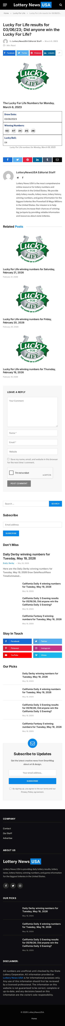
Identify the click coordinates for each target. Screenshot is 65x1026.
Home (34, 1018)
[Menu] (5, 5)
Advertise (7, 838)
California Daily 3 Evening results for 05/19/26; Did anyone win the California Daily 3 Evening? (40, 601)
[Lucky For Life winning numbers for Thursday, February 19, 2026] (32, 348)
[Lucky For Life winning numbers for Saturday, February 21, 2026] (32, 248)
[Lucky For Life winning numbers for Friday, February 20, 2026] (32, 298)
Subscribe (11, 533)
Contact (7, 828)
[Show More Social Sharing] (59, 53)
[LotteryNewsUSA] (32, 4)
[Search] (60, 5)
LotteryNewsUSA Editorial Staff (27, 41)
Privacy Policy (27, 792)
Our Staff (7, 833)
